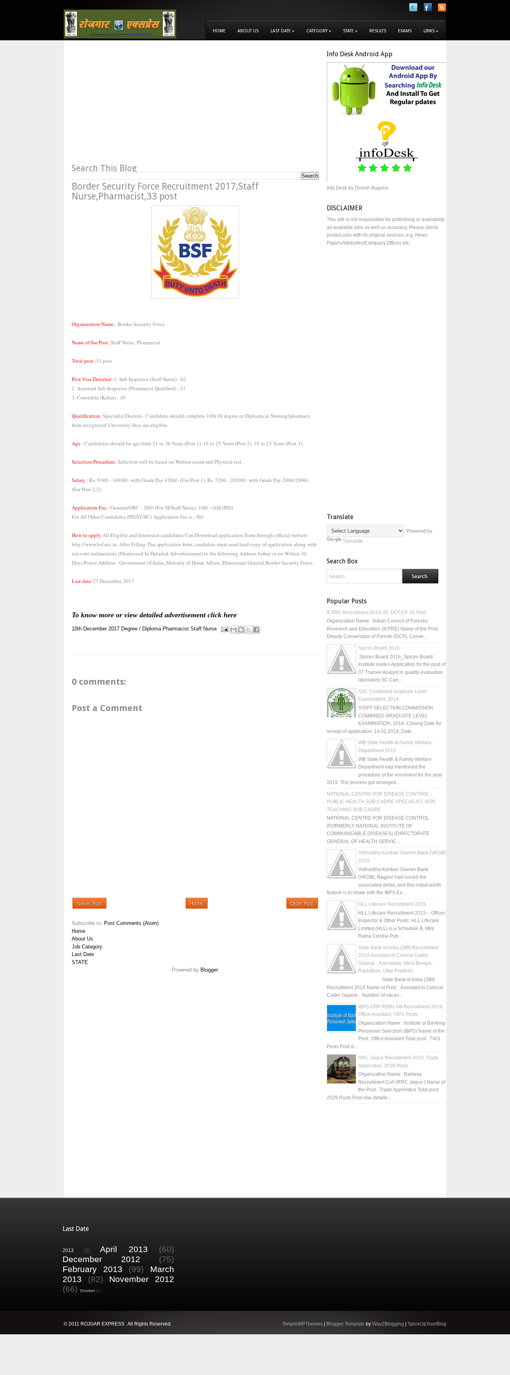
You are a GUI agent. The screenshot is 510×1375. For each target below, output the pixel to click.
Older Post (302, 903)
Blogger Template (345, 1324)
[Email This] (233, 630)
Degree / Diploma (141, 629)
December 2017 (101, 629)
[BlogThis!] (241, 630)
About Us (248, 31)
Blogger (209, 970)
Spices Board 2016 (379, 648)
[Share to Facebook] (256, 630)
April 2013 (124, 1249)
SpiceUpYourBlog (427, 1324)
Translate (353, 541)
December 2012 (101, 1259)
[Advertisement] (139, 106)
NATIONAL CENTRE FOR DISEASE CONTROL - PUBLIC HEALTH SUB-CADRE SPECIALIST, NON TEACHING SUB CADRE (381, 801)
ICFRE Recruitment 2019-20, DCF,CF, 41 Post (376, 612)
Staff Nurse (203, 629)
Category (318, 31)
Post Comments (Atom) (131, 923)
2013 (68, 1250)
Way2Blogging (388, 1324)
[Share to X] (249, 630)
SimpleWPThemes (302, 1324)
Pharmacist (176, 629)
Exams (405, 31)
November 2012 (141, 1279)
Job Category (87, 947)
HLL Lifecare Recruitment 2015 (392, 904)
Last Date (282, 31)
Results (377, 31)
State (350, 31)
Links (431, 31)
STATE (80, 962)
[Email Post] (224, 629)
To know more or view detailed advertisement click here (154, 615)
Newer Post (89, 903)
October (87, 1290)
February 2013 (92, 1269)
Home (219, 31)
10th (77, 629)
